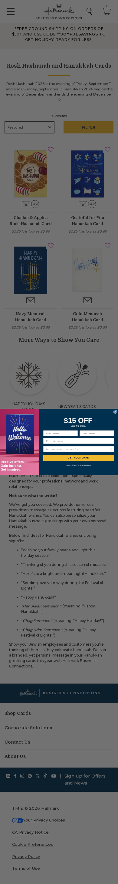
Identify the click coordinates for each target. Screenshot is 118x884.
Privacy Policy (71, 465)
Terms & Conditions (84, 465)
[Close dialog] (115, 411)
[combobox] (78, 449)
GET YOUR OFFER (78, 457)
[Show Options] (111, 449)
